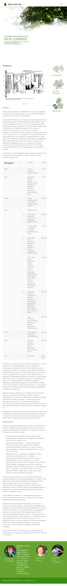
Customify (32, 580)
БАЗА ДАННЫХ (57, 75)
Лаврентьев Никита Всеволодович (56, 560)
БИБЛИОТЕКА (56, 111)
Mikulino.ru (14, 4)
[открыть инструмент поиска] (63, 20)
